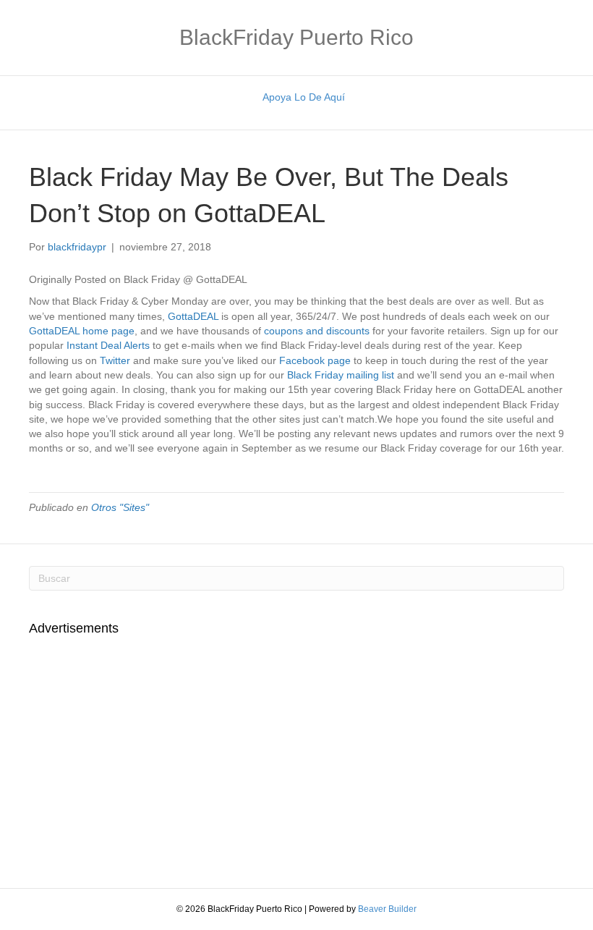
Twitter (116, 360)
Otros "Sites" (120, 507)
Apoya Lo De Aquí (304, 97)
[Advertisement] (150, 754)
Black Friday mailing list (340, 375)
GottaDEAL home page (82, 331)
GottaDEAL (193, 316)
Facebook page (315, 360)
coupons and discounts (317, 331)
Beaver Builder (387, 909)
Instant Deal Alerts (108, 345)
